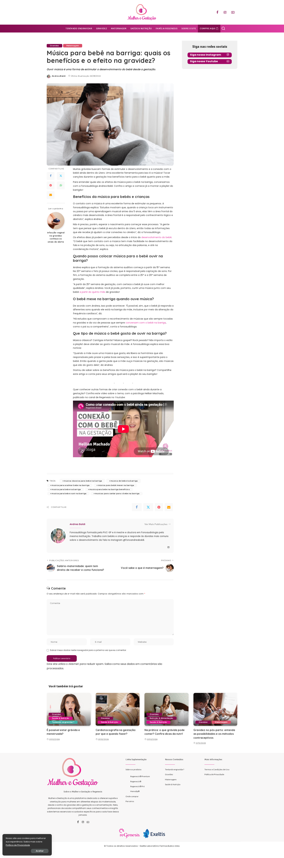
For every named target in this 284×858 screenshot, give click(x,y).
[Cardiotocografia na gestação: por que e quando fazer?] (118, 709)
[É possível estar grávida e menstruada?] (69, 709)
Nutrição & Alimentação (161, 718)
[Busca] (223, 28)
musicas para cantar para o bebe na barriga (117, 493)
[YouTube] (233, 12)
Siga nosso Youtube (204, 61)
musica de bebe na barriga (124, 481)
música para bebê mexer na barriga (116, 485)
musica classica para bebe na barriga (83, 481)
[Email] (51, 195)
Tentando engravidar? (63, 722)
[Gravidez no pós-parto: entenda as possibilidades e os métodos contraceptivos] (215, 709)
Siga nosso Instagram (205, 55)
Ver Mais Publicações (155, 524)
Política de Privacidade (18, 845)
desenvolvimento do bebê (156, 237)
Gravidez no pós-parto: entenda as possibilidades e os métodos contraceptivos (214, 733)
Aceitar (40, 851)
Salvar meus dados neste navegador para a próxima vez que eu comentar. (88, 650)
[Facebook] (217, 12)
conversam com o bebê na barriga (146, 322)
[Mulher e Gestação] (142, 12)
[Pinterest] (51, 185)
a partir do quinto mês (92, 292)
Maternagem (72, 45)
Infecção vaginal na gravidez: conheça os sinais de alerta (55, 237)
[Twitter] (61, 176)
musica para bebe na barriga (66, 489)
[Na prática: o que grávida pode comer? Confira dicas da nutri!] (166, 709)
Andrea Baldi (59, 76)
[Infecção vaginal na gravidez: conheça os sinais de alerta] (55, 220)
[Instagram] (225, 12)
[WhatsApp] (61, 185)
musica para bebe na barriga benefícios (109, 489)
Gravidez (54, 45)
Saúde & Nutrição (60, 718)
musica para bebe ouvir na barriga (69, 493)
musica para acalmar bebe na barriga (70, 485)
